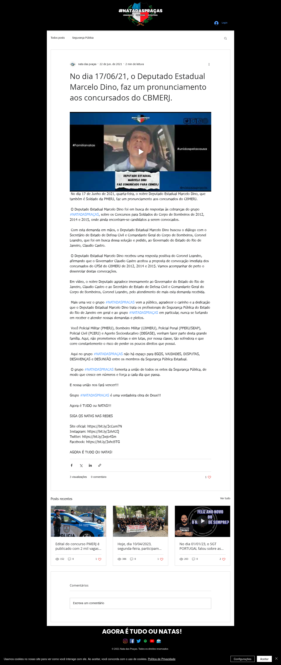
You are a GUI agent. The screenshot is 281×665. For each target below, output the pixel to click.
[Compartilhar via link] (100, 465)
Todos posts (58, 38)
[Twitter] (138, 641)
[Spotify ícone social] (145, 641)
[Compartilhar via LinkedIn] (90, 465)
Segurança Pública (82, 38)
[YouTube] (152, 641)
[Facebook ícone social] (132, 641)
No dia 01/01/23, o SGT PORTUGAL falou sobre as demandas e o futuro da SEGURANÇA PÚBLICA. (200, 546)
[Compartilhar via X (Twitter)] (81, 465)
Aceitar (264, 659)
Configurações (242, 659)
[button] (225, 38)
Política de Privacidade (161, 659)
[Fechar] (276, 659)
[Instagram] (125, 641)
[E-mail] (159, 641)
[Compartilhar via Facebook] (71, 465)
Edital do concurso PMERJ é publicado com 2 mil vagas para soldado (77, 546)
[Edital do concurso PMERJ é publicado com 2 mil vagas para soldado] (78, 521)
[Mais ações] (209, 64)
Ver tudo (225, 498)
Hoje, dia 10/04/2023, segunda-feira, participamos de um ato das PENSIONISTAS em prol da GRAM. (140, 546)
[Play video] (140, 152)
